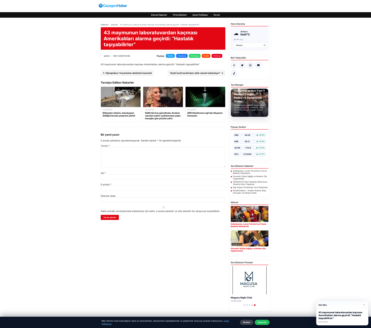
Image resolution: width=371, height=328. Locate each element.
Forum (217, 15)
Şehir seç (238, 39)
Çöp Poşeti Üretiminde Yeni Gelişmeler (250, 187)
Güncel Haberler (159, 15)
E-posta (106, 184)
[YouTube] (258, 65)
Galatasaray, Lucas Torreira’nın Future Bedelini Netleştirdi (250, 172)
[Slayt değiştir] (244, 305)
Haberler (105, 24)
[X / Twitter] (242, 65)
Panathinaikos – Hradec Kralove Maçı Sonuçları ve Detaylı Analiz (249, 191)
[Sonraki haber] (263, 93)
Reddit (206, 56)
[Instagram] (250, 65)
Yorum (105, 145)
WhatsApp (195, 56)
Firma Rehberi (180, 15)
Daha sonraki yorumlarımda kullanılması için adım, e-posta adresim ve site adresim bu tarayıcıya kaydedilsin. (160, 211)
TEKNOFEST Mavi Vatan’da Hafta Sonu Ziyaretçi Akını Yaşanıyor (250, 183)
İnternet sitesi (108, 195)
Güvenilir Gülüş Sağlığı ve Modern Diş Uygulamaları (250, 177)
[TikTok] (234, 73)
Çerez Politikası (200, 15)
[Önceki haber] (257, 93)
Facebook (182, 56)
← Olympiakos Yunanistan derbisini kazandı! (127, 73)
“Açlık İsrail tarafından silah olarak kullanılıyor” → (196, 73)
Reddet (246, 322)
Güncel (114, 24)
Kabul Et (262, 322)
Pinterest (217, 56)
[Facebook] (234, 65)
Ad (103, 173)
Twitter (170, 56)
